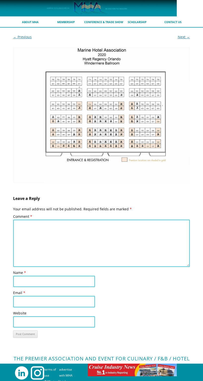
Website (19, 313)
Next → (184, 37)
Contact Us (172, 22)
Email (19, 292)
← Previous (22, 37)
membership (66, 22)
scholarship (137, 22)
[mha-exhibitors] (101, 115)
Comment (22, 216)
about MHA (30, 22)
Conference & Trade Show (103, 22)
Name (19, 272)
